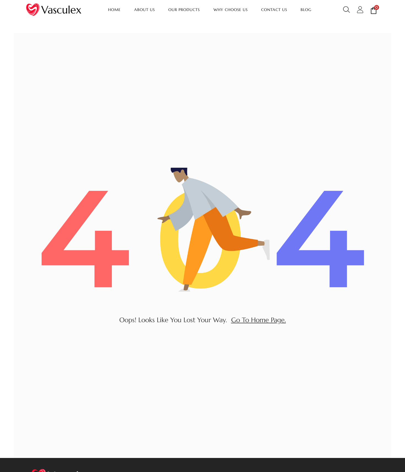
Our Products (184, 9)
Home (114, 9)
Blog (306, 9)
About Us (144, 9)
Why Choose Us (231, 9)
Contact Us (274, 9)
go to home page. (258, 320)
